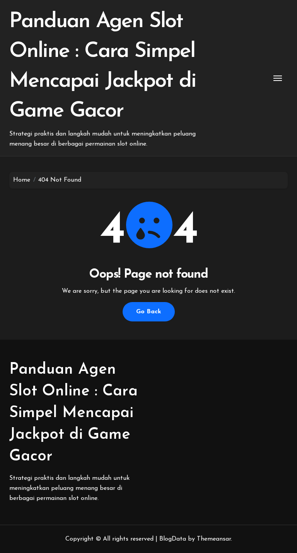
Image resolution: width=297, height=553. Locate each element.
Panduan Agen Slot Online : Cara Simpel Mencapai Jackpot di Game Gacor (73, 413)
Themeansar (214, 539)
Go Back (148, 312)
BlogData (172, 539)
